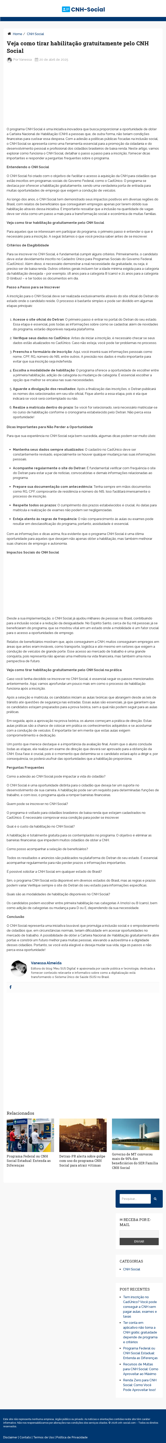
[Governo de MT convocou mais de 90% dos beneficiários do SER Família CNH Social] (135, 1134)
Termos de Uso (43, 1437)
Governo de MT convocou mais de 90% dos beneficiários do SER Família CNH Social (135, 1161)
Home (17, 34)
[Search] (155, 1199)
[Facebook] (10, 987)
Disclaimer (10, 1437)
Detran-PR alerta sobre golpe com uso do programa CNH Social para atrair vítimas (82, 1160)
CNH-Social (88, 10)
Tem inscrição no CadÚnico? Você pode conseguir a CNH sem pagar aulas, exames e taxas (140, 1306)
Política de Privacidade (72, 1437)
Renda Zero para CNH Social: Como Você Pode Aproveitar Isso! (139, 1385)
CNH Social (35, 34)
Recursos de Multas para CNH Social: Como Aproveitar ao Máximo (140, 1369)
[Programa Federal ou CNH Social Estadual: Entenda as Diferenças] (30, 1135)
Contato (25, 1437)
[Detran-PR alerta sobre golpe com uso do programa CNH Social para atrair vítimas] (83, 1135)
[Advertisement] (83, 98)
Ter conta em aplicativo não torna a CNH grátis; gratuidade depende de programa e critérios (140, 1332)
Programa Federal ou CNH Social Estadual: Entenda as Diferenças (29, 1160)
